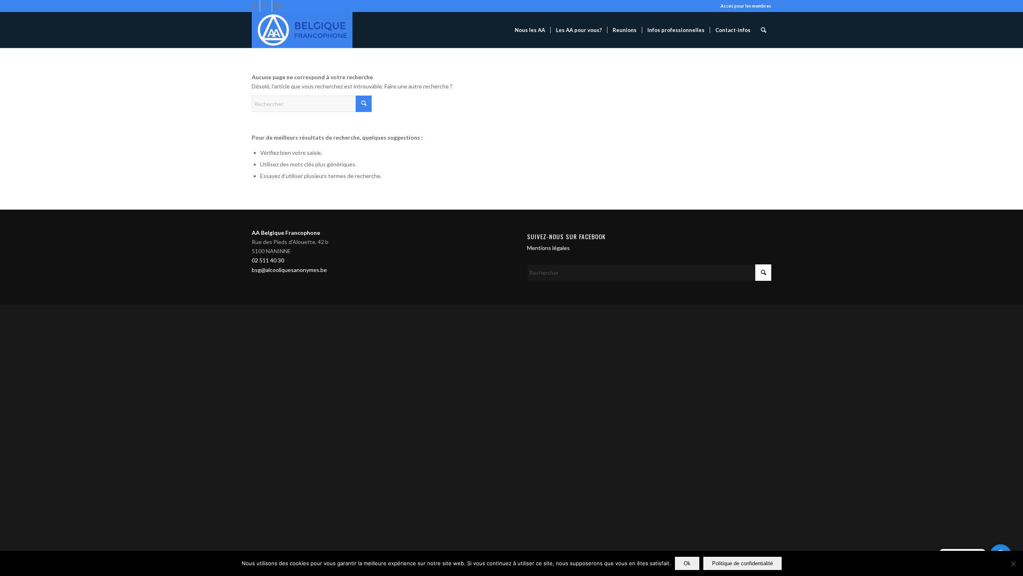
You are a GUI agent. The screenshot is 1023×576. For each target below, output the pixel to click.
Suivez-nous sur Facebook (566, 236)
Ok (687, 563)
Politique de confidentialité (742, 563)
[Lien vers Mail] (278, 6)
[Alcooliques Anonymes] (302, 30)
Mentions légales (548, 247)
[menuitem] (530, 30)
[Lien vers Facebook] (266, 6)
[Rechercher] (763, 30)
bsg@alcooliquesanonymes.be (289, 269)
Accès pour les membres (745, 5)
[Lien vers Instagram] (254, 6)
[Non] (1013, 564)
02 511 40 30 (268, 260)
